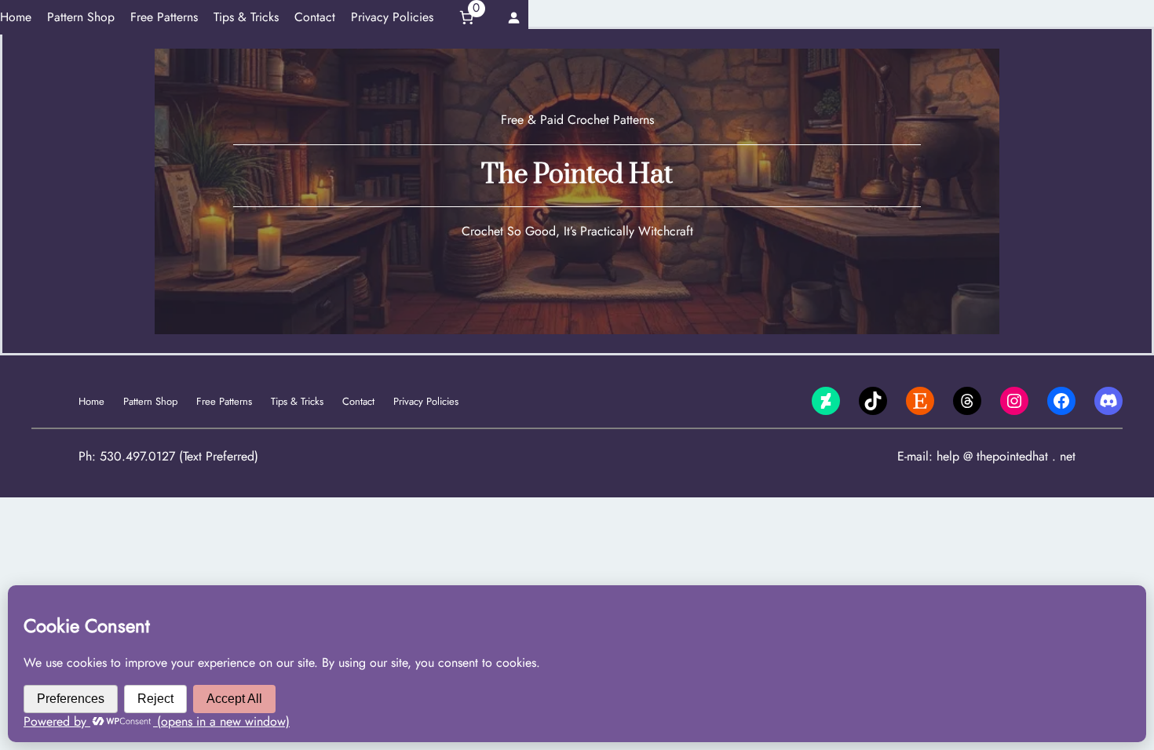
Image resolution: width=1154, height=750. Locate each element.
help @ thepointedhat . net (1006, 456)
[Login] (513, 16)
